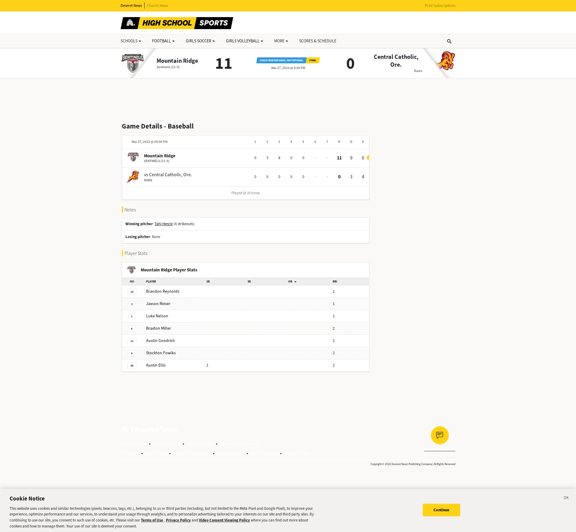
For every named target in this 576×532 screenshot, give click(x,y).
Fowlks (161, 353)
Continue (441, 509)
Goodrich (160, 340)
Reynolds (162, 291)
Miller (158, 328)
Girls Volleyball (243, 41)
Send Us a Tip (264, 453)
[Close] (566, 498)
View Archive (297, 453)
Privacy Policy (166, 443)
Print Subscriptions (440, 5)
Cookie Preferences (239, 443)
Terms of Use (134, 443)
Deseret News (131, 5)
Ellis (156, 365)
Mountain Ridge (177, 61)
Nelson (157, 316)
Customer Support (192, 453)
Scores (317, 41)
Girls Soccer (198, 41)
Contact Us (156, 453)
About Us (130, 453)
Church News (157, 5)
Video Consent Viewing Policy (224, 520)
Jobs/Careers (230, 453)
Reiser (158, 304)
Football (161, 41)
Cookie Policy (200, 443)
